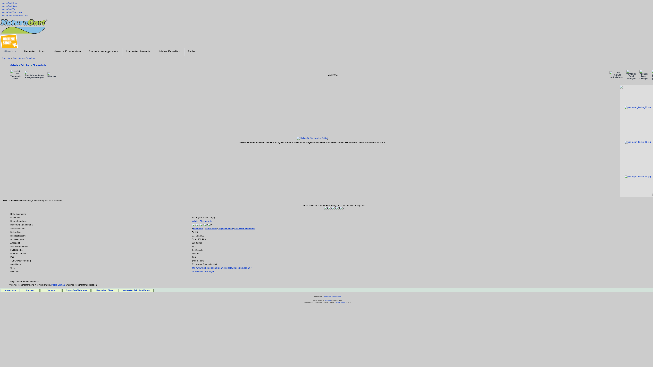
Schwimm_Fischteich (244, 229)
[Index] (23, 20)
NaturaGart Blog (9, 6)
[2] (330, 208)
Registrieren (18, 58)
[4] (338, 208)
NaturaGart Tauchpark (12, 12)
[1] (326, 208)
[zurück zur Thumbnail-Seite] (16, 75)
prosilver (328, 300)
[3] (334, 208)
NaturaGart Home (10, 3)
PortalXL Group (340, 302)
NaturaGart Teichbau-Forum (15, 15)
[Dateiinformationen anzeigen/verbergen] (34, 75)
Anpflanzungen (225, 229)
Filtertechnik (39, 65)
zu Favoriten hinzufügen (203, 271)
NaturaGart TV (8, 9)
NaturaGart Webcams (76, 290)
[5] (342, 208)
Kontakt (30, 290)
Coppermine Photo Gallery (332, 296)
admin (195, 221)
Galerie (14, 65)
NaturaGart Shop (104, 290)
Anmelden (31, 58)
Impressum (10, 290)
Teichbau (25, 65)
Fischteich (198, 229)
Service (51, 290)
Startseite (6, 58)
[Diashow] (51, 75)
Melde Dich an (58, 285)
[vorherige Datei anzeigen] (631, 74)
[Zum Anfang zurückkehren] (616, 75)
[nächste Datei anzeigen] (644, 74)
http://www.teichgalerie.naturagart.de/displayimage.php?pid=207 (222, 268)
